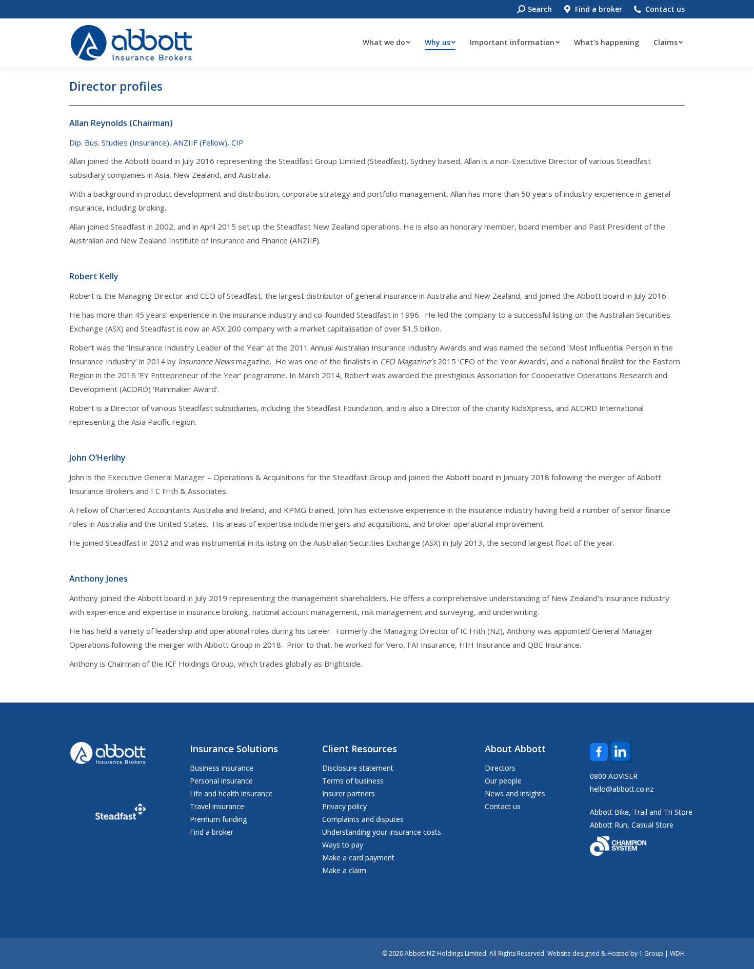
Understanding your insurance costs (381, 832)
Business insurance (221, 768)
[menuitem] (386, 43)
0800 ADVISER (614, 776)
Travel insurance (217, 806)
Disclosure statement (357, 768)
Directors (500, 768)
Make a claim (344, 870)
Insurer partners (348, 793)
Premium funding (218, 819)
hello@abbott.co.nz (621, 789)
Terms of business (353, 781)
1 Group (651, 953)
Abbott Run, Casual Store (631, 825)
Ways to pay (342, 845)
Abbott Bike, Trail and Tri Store (641, 812)
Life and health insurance (231, 793)
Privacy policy (344, 806)
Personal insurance (221, 781)
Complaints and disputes (363, 819)
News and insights (515, 793)
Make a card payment (358, 857)
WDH (677, 953)
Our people (503, 781)
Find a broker (598, 9)
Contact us (665, 9)
